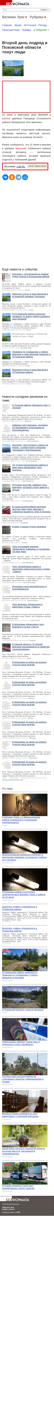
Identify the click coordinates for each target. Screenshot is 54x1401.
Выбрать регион (8, 1209)
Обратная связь (8, 1207)
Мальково (21, 148)
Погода (43, 25)
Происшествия (10, 30)
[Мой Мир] (25, 177)
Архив (17, 25)
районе (6, 118)
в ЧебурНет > (41, 30)
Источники (30, 25)
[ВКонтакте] (5, 177)
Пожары (26, 30)
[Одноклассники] (12, 177)
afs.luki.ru (10, 78)
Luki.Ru (21, 166)
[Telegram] (18, 177)
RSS (18, 1212)
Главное (7, 25)
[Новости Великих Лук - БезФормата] (15, 3)
